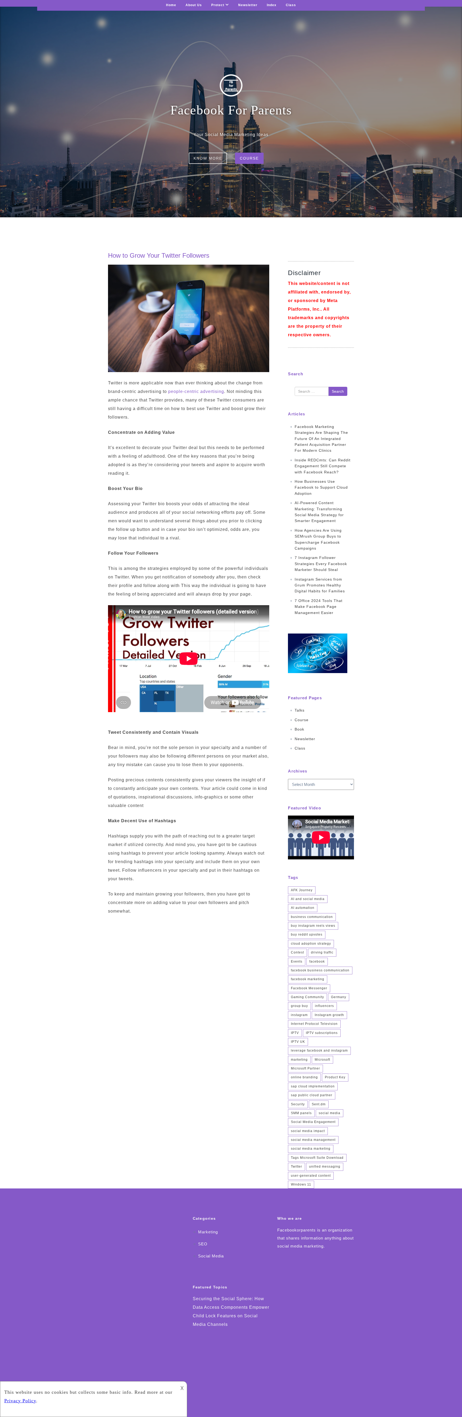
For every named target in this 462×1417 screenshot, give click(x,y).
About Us (194, 5)
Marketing (208, 1232)
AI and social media (308, 899)
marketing (299, 1059)
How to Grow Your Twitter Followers (158, 255)
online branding (304, 1077)
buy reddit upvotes (306, 934)
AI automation (302, 908)
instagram (299, 1015)
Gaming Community (307, 997)
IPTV (295, 1033)
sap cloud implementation (313, 1086)
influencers (324, 1006)
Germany (338, 997)
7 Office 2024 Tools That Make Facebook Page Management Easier (318, 607)
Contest (297, 952)
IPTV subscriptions (322, 1033)
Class (291, 5)
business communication (312, 917)
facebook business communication (320, 970)
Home (171, 5)
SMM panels (301, 1113)
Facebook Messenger (309, 988)
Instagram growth (329, 1015)
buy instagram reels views (313, 926)
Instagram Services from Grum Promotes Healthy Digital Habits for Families (320, 585)
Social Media (211, 1256)
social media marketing (310, 1148)
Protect (217, 5)
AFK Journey (302, 890)
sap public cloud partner (311, 1095)
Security (298, 1104)
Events (296, 961)
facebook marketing (307, 979)
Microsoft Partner (305, 1068)
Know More (208, 158)
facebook (317, 961)
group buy (299, 1006)
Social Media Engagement (313, 1122)
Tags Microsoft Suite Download (317, 1158)
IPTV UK (298, 1042)
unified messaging (324, 1166)
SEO (202, 1244)
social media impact (308, 1131)
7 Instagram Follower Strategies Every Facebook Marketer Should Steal (321, 563)
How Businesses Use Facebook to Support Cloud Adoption (321, 487)
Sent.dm (319, 1104)
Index (271, 5)
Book (299, 729)
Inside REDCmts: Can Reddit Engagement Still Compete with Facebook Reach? (323, 466)
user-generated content (311, 1175)
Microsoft (322, 1059)
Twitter (296, 1166)
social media (329, 1113)
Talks (300, 710)
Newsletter (247, 5)
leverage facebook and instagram (319, 1050)
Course (249, 158)
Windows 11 (301, 1184)
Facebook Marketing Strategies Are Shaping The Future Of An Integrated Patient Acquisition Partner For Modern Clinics (321, 438)
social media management (313, 1140)
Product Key (335, 1077)
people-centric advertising (196, 391)
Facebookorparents (296, 1230)
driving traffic (322, 952)
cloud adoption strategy (311, 943)
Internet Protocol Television (314, 1024)
